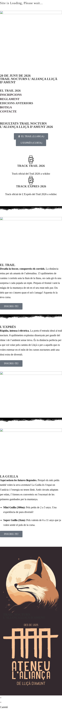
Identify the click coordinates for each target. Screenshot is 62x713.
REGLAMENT (10, 99)
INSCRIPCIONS (11, 94)
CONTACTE (8, 111)
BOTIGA (6, 107)
